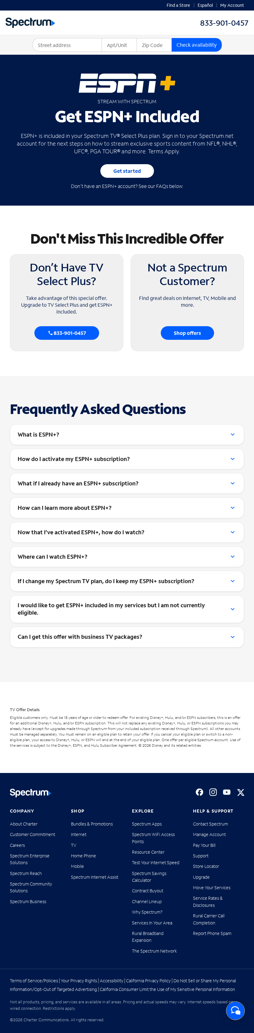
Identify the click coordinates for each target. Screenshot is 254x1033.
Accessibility (111, 981)
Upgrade (201, 877)
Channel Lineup (147, 901)
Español (205, 5)
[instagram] (213, 792)
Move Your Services (211, 887)
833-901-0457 (70, 333)
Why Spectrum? (147, 912)
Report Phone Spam (212, 933)
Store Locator (206, 866)
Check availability (197, 44)
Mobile (77, 866)
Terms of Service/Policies (34, 981)
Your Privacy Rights (79, 981)
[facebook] (199, 792)
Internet (78, 834)
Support (200, 856)
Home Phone (83, 856)
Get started (127, 171)
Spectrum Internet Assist (94, 877)
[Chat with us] (235, 1010)
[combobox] (67, 44)
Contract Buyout (147, 891)
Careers (17, 845)
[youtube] (226, 792)
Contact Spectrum (210, 824)
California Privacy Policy (148, 981)
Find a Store (178, 5)
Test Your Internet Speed (155, 862)
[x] (240, 792)
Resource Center (148, 852)
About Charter (23, 824)
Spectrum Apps (147, 824)
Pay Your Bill (204, 845)
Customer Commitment (32, 834)
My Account (232, 5)
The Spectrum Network (154, 951)
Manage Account (209, 834)
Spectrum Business (28, 901)
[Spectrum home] (30, 793)
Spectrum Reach (26, 873)
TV (73, 845)
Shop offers (187, 333)
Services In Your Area (152, 923)
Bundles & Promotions (92, 824)
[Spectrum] (30, 23)
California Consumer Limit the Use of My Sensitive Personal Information (167, 989)
